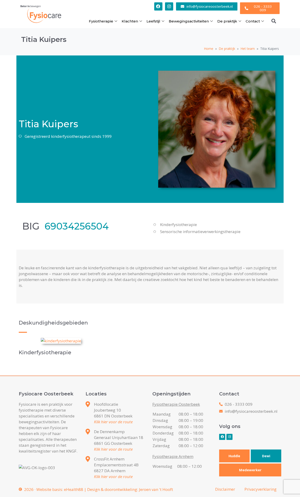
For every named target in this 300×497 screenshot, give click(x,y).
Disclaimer (225, 489)
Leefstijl (153, 21)
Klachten (130, 21)
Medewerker (250, 470)
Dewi (266, 456)
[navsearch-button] (273, 21)
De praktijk (227, 21)
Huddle (234, 456)
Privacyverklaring (260, 489)
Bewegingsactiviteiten (189, 21)
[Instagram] (169, 6)
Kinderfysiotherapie (45, 352)
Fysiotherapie (101, 21)
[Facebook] (158, 6)
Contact (253, 21)
